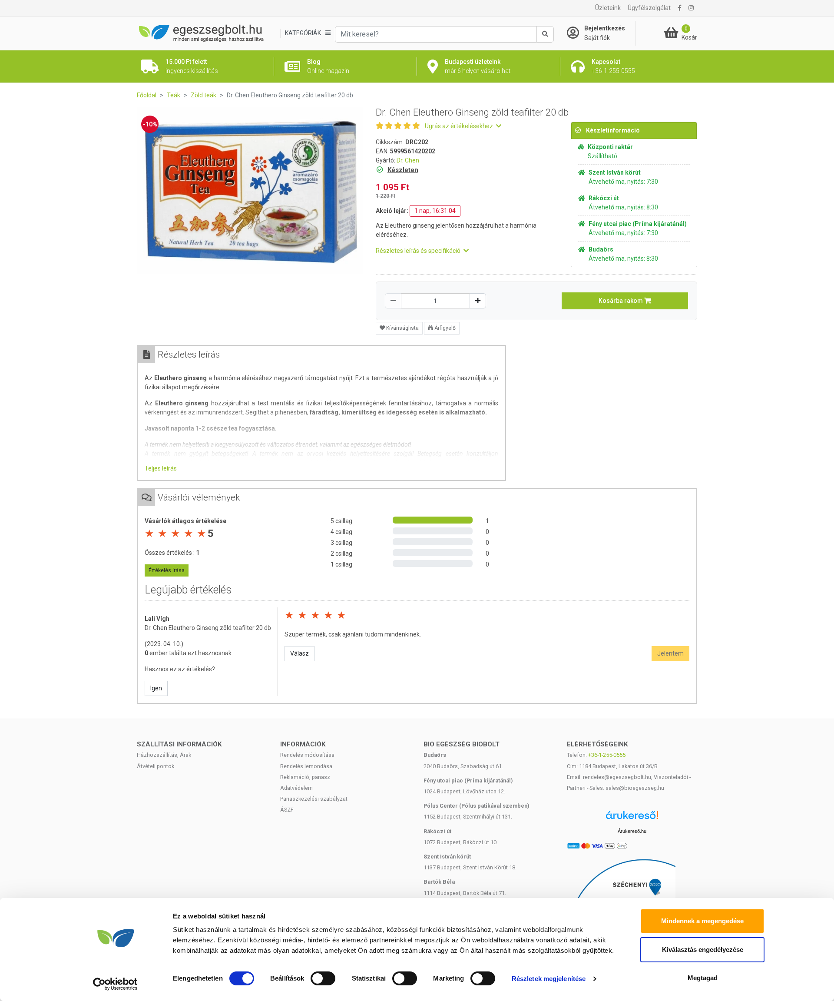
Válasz (299, 653)
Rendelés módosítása (307, 755)
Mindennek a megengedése (702, 921)
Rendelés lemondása (306, 766)
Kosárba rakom (621, 300)
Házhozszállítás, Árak (164, 755)
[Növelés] (478, 300)
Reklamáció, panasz (305, 777)
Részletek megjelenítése (549, 978)
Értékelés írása (167, 570)
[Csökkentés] (393, 300)
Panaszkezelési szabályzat (314, 798)
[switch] (323, 978)
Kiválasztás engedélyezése (702, 949)
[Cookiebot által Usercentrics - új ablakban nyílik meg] (115, 984)
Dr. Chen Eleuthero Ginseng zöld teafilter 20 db (208, 627)
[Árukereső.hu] (632, 818)
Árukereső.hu (632, 831)
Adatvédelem (296, 788)
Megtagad (703, 977)
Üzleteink (608, 7)
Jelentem (670, 653)
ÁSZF (287, 809)
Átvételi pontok (155, 766)
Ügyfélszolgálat (649, 7)
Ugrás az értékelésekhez (459, 126)
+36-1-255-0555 (607, 755)
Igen (156, 688)
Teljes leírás (161, 468)
